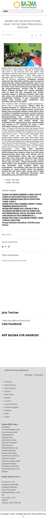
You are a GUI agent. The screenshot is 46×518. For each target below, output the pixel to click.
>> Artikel (5, 417)
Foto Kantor (39, 375)
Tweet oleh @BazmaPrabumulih (16, 320)
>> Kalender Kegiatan (10, 407)
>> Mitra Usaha (8, 394)
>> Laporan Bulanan (9, 404)
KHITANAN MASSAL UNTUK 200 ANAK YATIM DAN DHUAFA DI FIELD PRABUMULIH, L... (22, 214)
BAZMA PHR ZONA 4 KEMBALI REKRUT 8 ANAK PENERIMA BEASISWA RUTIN (22, 205)
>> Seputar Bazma (9, 385)
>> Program (6, 391)
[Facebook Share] (36, 35)
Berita (9, 234)
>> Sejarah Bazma (9, 388)
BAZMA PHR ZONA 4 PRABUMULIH (17, 370)
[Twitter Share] (32, 35)
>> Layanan (6, 401)
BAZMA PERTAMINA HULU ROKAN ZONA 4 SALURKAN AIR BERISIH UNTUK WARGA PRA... (21, 209)
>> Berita (5, 414)
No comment (8, 35)
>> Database (6, 410)
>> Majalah (6, 398)
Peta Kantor (29, 375)
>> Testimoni (7, 382)
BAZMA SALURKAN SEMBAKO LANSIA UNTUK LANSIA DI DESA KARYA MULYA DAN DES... (21, 195)
